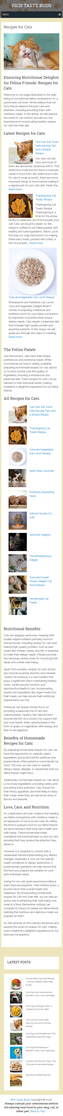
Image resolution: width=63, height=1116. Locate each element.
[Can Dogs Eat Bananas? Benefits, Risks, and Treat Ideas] (17, 1052)
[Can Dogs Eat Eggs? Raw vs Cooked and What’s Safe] (17, 1011)
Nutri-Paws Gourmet (41, 470)
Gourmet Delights (40, 534)
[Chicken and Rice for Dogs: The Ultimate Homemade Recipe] (17, 1066)
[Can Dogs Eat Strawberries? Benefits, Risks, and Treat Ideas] (17, 997)
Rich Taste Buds (31, 5)
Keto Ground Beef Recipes (38, 1075)
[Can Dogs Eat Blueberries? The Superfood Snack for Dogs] (17, 1038)
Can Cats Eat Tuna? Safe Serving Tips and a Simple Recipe (42, 410)
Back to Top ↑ (38, 1111)
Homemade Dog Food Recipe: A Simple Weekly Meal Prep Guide (40, 981)
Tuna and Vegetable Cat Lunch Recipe (31, 297)
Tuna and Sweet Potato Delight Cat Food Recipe (40, 581)
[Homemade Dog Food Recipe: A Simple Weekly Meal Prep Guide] (17, 983)
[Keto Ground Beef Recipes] (17, 1079)
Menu (5, 14)
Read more (15, 189)
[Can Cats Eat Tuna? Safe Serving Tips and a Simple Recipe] (17, 1024)
